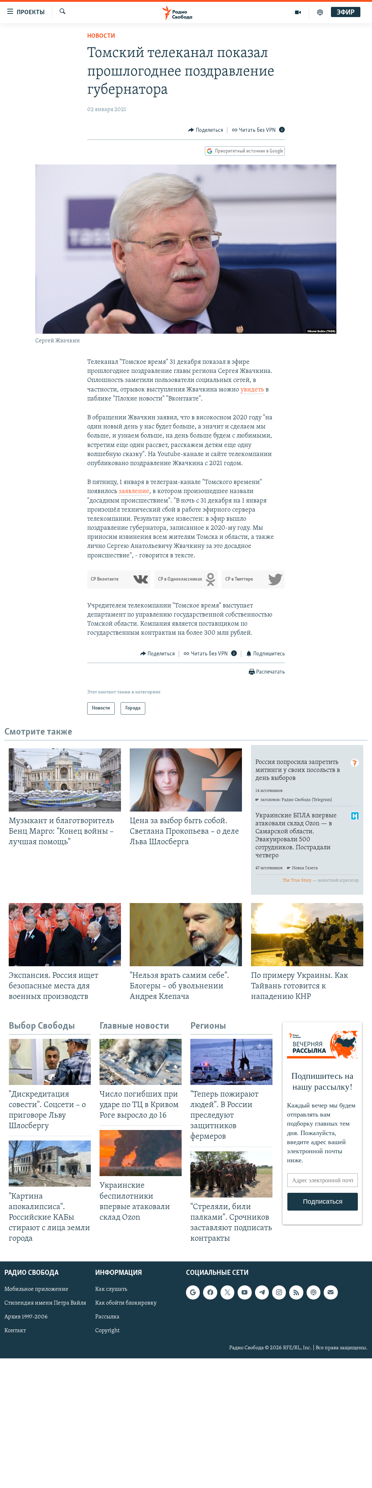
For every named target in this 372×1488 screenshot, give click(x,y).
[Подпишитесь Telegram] (262, 1293)
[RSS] (296, 1293)
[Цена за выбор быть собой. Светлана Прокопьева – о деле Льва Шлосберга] (186, 780)
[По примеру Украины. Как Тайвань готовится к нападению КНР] (307, 934)
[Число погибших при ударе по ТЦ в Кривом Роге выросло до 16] (141, 1062)
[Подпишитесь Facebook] (210, 1293)
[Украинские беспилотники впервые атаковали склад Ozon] (141, 1153)
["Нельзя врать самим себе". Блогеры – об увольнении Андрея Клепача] (186, 934)
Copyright (107, 1331)
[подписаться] (330, 1293)
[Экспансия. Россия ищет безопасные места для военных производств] (65, 934)
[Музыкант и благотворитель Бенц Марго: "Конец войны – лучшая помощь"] (65, 780)
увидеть (252, 390)
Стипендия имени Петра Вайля (45, 1303)
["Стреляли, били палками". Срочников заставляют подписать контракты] (231, 1174)
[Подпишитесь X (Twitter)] (227, 1293)
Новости (101, 36)
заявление (134, 491)
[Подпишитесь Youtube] (244, 1293)
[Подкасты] (313, 1293)
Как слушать (111, 1290)
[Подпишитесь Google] (193, 1293)
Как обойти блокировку (126, 1303)
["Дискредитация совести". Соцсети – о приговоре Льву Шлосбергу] (50, 1062)
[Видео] (298, 12)
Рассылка (107, 1317)
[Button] (205, 130)
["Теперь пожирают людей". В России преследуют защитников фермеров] (231, 1062)
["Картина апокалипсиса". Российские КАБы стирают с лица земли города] (50, 1164)
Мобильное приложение (36, 1290)
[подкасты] (320, 12)
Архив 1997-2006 (26, 1317)
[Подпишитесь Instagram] (279, 1293)
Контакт (15, 1331)
